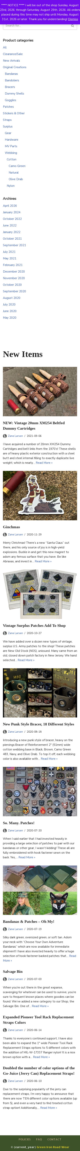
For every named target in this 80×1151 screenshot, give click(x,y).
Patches (8, 107)
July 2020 (9, 304)
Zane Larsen (15, 436)
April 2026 (10, 206)
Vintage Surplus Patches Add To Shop (34, 625)
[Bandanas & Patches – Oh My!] (40, 890)
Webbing (11, 153)
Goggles (10, 100)
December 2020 (14, 272)
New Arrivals (11, 61)
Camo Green (17, 166)
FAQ (39, 1139)
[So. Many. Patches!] (40, 791)
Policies (25, 1139)
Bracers (10, 87)
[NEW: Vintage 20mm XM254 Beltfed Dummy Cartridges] (40, 391)
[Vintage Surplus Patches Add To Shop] (40, 594)
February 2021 (13, 265)
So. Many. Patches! (19, 823)
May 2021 (9, 258)
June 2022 (10, 225)
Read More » (44, 463)
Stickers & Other (14, 113)
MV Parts (11, 146)
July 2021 (9, 252)
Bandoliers (12, 80)
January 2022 (11, 232)
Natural (14, 173)
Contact (54, 1139)
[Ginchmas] (40, 495)
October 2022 (12, 219)
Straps (7, 120)
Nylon (11, 186)
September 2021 (14, 245)
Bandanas (11, 74)
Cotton (11, 159)
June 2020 (10, 311)
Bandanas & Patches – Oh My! (28, 921)
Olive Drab (16, 179)
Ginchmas (11, 527)
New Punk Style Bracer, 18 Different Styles (38, 724)
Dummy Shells (14, 93)
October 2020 (12, 285)
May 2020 (9, 318)
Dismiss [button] (73, 19)
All (5, 47)
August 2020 (11, 298)
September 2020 (14, 291)
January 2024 (11, 212)
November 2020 (14, 278)
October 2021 (12, 239)
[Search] (72, 25)
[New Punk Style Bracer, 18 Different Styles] (40, 693)
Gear (8, 133)
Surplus (8, 126)
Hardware (11, 140)
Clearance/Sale (13, 54)
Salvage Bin (13, 971)
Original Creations (14, 67)
